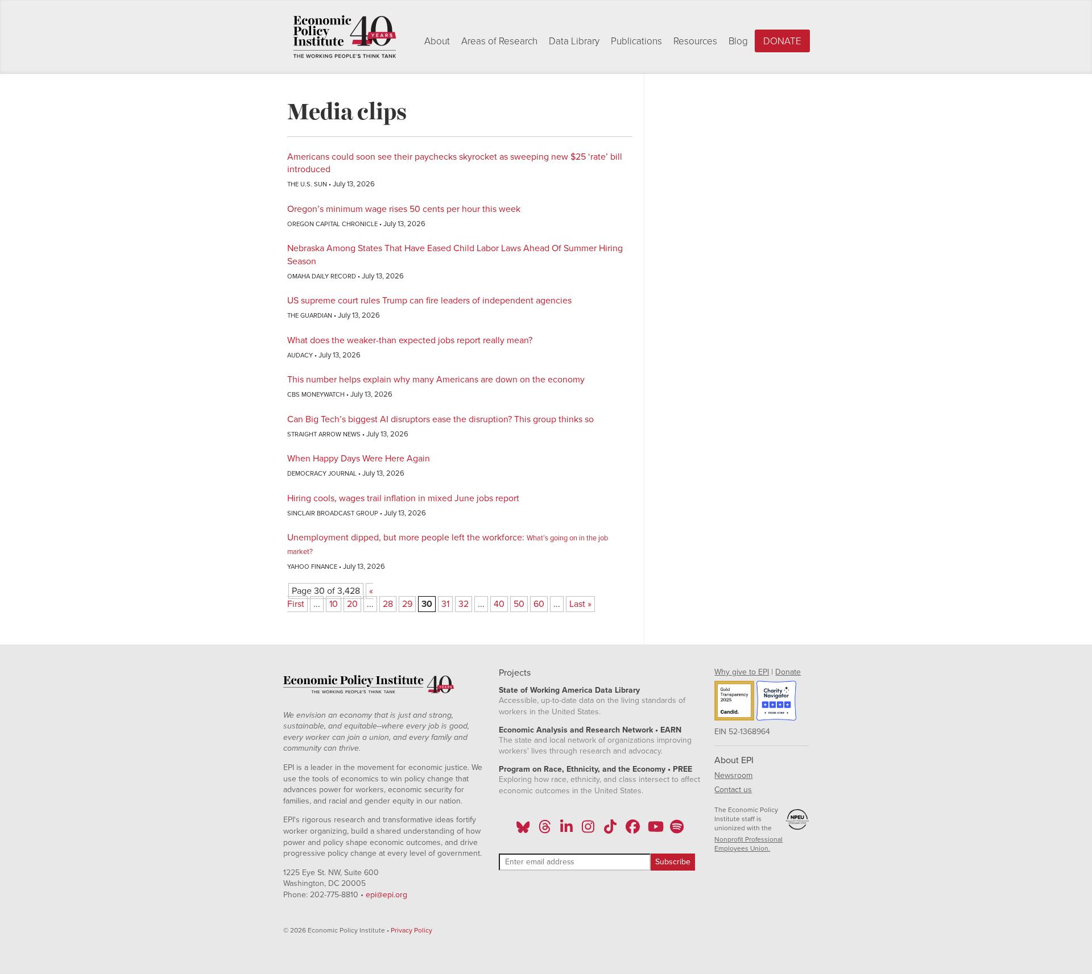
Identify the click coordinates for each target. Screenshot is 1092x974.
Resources (695, 41)
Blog (738, 41)
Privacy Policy (411, 930)
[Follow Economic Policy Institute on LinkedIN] (566, 830)
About (437, 41)
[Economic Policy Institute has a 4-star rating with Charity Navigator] (776, 702)
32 (463, 604)
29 (407, 604)
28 (388, 604)
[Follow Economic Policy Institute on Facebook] (632, 830)
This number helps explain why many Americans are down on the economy (436, 379)
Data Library (574, 41)
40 (499, 604)
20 (352, 604)
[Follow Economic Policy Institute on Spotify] (676, 830)
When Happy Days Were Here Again (358, 458)
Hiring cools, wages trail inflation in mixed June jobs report (403, 498)
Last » (580, 604)
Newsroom (733, 775)
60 (538, 604)
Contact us (733, 789)
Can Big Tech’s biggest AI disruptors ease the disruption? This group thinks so (440, 419)
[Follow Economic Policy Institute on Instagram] (588, 830)
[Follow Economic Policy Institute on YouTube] (654, 830)
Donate (782, 41)
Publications (636, 41)
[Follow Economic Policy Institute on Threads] (545, 830)
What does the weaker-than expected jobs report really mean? (409, 340)
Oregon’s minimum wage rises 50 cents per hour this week (403, 209)
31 (445, 604)
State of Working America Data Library (569, 690)
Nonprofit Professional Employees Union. (748, 843)
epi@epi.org (386, 895)
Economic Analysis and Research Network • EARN (590, 730)
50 (519, 604)
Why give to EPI (741, 672)
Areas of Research (499, 41)
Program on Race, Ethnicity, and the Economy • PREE (595, 769)
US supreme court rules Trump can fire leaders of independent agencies (429, 300)
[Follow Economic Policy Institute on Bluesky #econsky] (523, 830)
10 (333, 604)
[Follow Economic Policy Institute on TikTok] (610, 830)
